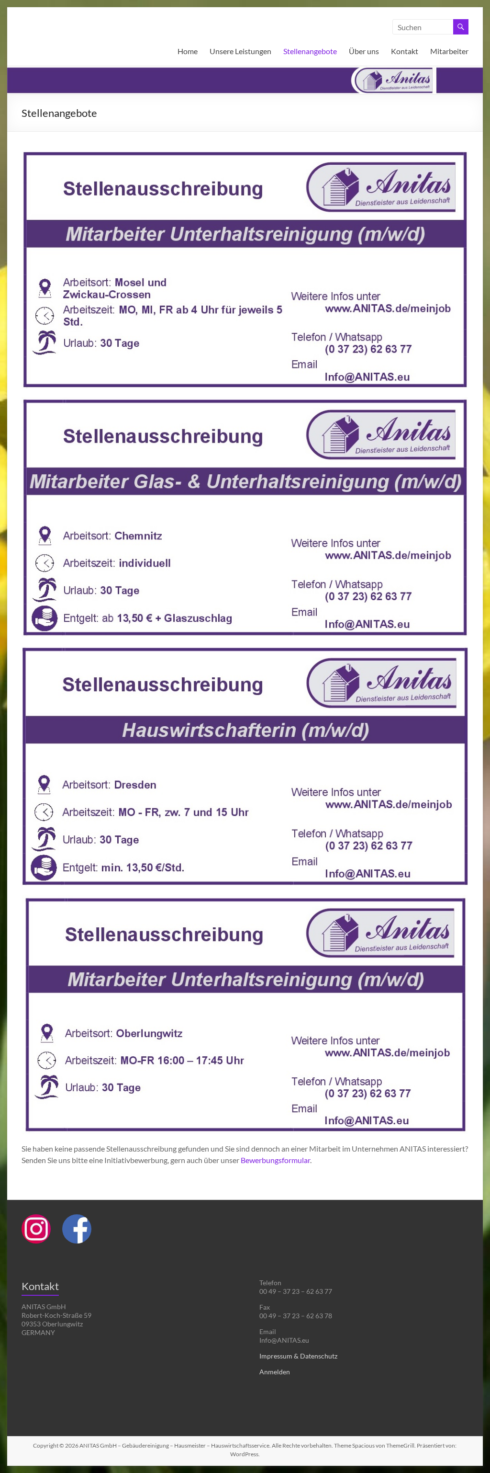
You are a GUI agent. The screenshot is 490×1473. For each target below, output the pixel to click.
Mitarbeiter (449, 51)
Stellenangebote (310, 51)
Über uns (364, 51)
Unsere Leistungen (240, 51)
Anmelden (274, 1372)
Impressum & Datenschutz (298, 1356)
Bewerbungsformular (275, 1160)
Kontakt (404, 51)
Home (188, 51)
